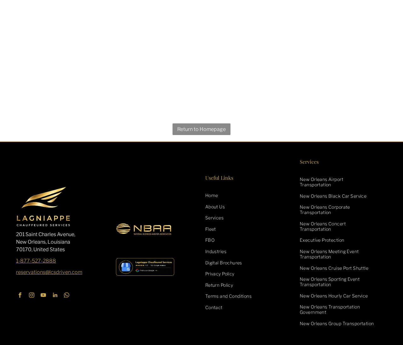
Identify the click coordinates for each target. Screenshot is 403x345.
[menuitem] (248, 195)
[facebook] (20, 296)
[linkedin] (55, 296)
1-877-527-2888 (36, 261)
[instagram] (32, 296)
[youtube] (43, 296)
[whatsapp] (67, 296)
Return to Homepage (201, 129)
